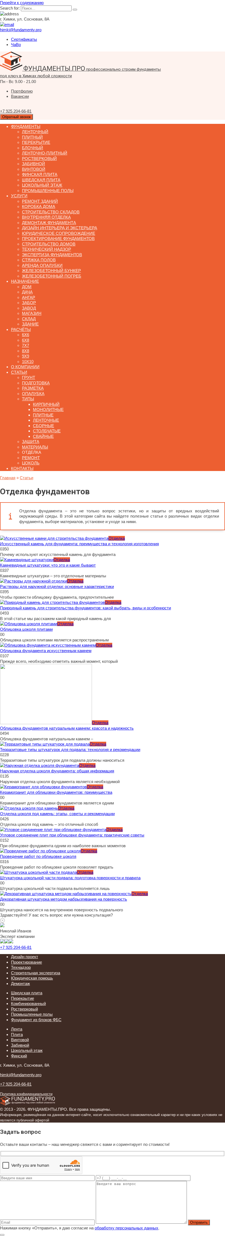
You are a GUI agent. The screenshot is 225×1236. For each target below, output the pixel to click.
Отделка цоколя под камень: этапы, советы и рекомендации (57, 813)
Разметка (33, 388)
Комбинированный (28, 1003)
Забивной (33, 163)
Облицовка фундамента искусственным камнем (45, 650)
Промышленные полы (48, 190)
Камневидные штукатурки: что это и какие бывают (48, 565)
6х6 (25, 334)
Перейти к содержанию (22, 2)
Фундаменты (25, 126)
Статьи (19, 372)
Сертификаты (24, 39)
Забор (29, 302)
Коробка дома (38, 206)
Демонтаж (20, 983)
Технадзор (21, 967)
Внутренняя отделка (46, 217)
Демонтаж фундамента (49, 222)
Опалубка (33, 393)
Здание (30, 324)
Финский (19, 1056)
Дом (27, 286)
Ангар (28, 297)
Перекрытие (36, 142)
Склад (29, 318)
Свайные (43, 436)
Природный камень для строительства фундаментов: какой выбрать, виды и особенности (85, 608)
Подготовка (36, 383)
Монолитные (48, 409)
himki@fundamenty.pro (20, 1074)
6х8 (25, 340)
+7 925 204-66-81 (16, 947)
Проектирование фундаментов (58, 238)
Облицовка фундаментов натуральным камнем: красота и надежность (67, 728)
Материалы (35, 447)
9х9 (25, 356)
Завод (29, 308)
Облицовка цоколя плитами (26, 629)
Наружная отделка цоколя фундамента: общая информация (57, 771)
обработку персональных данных (126, 1228)
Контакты (22, 468)
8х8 (25, 351)
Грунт (28, 377)
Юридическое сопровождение (58, 233)
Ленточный (35, 131)
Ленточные (46, 420)
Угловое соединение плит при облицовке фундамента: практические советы (72, 835)
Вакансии (20, 96)
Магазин (31, 313)
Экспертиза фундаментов (52, 254)
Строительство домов (48, 244)
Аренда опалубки (42, 265)
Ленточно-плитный (44, 153)
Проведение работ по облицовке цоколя (38, 856)
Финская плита (39, 174)
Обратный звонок (16, 117)
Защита (30, 441)
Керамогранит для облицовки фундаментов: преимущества (56, 792)
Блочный (32, 147)
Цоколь (31, 463)
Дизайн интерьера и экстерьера (59, 227)
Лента (16, 1029)
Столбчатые (47, 431)
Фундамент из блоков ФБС (36, 1019)
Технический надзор (46, 249)
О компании (25, 366)
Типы (28, 398)
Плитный (32, 137)
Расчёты (21, 329)
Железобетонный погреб (51, 276)
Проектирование (26, 962)
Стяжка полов (39, 260)
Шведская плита (41, 180)
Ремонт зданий (40, 201)
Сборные (43, 425)
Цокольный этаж (42, 185)
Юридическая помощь (32, 978)
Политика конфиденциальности (26, 1094)
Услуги (19, 195)
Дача (27, 292)
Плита (17, 1034)
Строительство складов (51, 212)
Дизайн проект (24, 956)
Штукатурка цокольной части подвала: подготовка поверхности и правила (70, 877)
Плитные (43, 415)
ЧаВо (16, 44)
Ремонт (31, 457)
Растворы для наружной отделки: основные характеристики (57, 586)
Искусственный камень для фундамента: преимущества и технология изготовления (79, 543)
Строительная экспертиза (35, 972)
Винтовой (33, 169)
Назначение (25, 281)
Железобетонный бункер (51, 270)
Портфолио (22, 91)
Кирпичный (46, 404)
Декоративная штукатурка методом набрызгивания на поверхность (63, 899)
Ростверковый (39, 158)
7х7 (25, 345)
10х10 (27, 361)
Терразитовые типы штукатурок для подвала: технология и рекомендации (70, 749)
